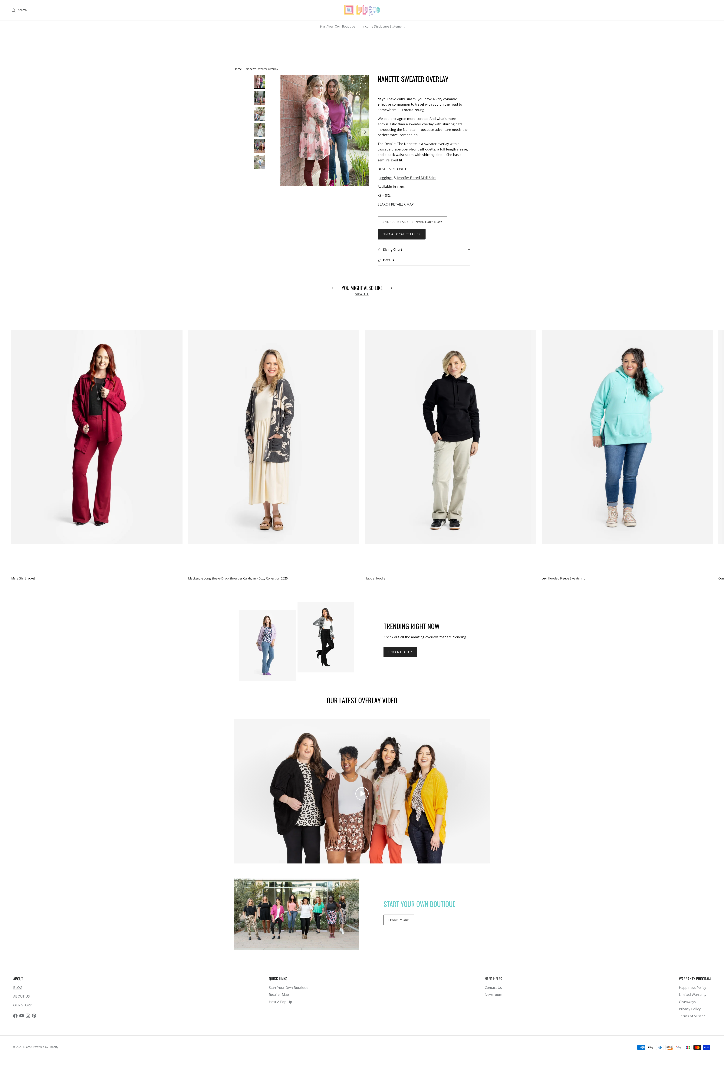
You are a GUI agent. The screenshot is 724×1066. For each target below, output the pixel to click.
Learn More (398, 920)
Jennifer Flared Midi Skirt (416, 177)
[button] (362, 793)
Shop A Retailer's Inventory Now (412, 222)
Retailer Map (279, 994)
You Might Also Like (362, 288)
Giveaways (687, 1001)
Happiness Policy (692, 987)
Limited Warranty (692, 994)
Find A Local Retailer (402, 234)
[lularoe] (362, 10)
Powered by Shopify (45, 1047)
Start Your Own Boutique (337, 26)
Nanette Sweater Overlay (262, 69)
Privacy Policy (690, 1009)
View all (362, 294)
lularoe (27, 1047)
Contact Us (493, 987)
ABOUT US (21, 996)
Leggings (386, 177)
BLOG (17, 987)
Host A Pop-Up (280, 1001)
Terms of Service (692, 1016)
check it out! (400, 652)
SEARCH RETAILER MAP (396, 204)
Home (238, 69)
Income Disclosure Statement (384, 26)
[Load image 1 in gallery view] (324, 130)
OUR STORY (22, 1005)
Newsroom (493, 994)
